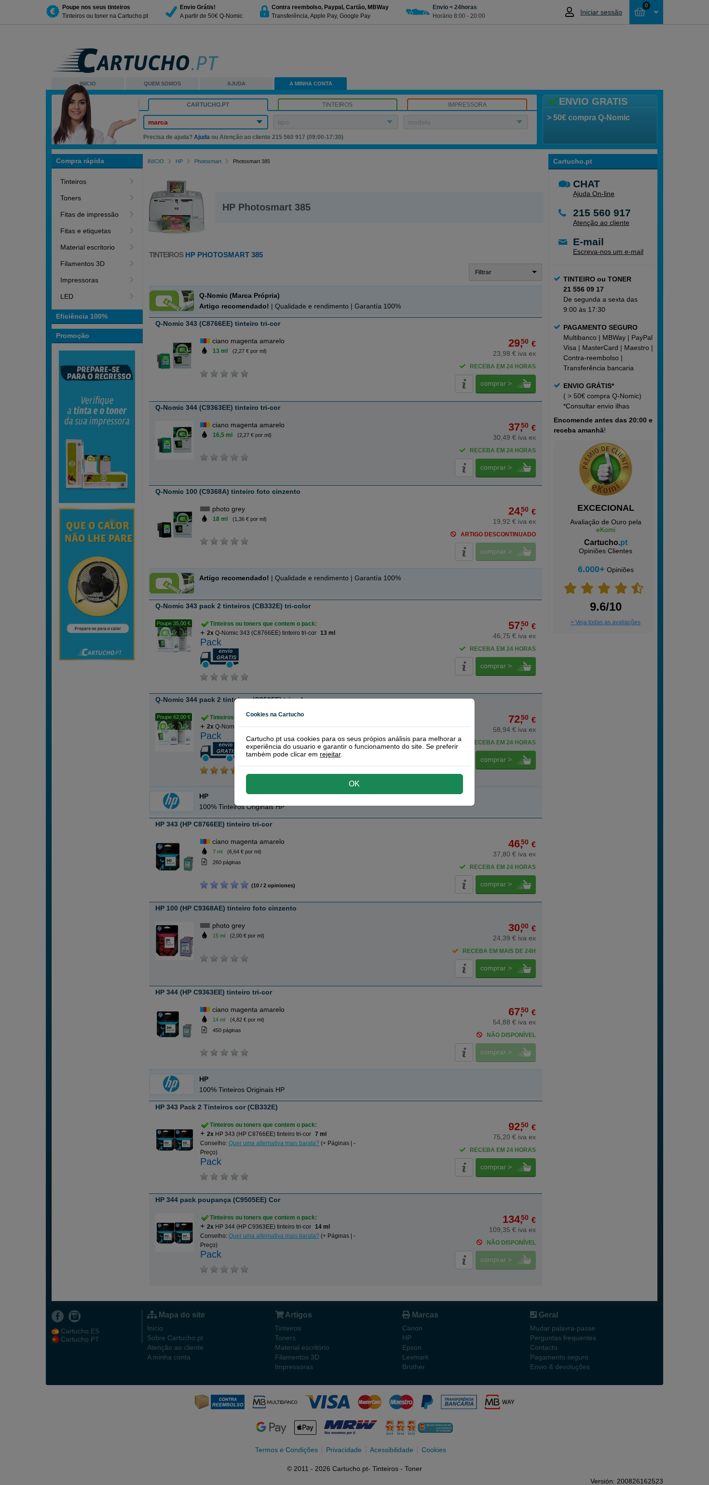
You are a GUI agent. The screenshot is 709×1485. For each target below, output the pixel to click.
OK (354, 784)
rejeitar (330, 754)
